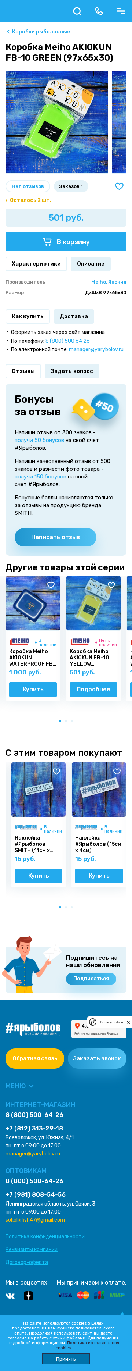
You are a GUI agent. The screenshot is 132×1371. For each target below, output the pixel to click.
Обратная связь (35, 1058)
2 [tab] (67, 722)
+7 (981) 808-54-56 (36, 1195)
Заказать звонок (97, 1058)
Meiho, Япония (108, 282)
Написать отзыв (55, 537)
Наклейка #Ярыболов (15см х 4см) (98, 844)
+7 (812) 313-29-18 (34, 1128)
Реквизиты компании (32, 1249)
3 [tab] (73, 722)
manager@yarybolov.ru (96, 349)
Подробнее (93, 689)
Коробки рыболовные (41, 32)
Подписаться (91, 979)
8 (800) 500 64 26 (67, 341)
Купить (33, 689)
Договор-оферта (27, 1262)
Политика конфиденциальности (45, 1236)
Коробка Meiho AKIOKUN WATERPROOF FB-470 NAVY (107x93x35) (32, 658)
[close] (128, 1022)
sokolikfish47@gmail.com (35, 1220)
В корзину (72, 242)
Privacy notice (111, 1022)
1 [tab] (61, 722)
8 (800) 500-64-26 (34, 1115)
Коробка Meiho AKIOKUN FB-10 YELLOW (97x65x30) (89, 658)
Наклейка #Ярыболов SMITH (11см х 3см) (32, 844)
